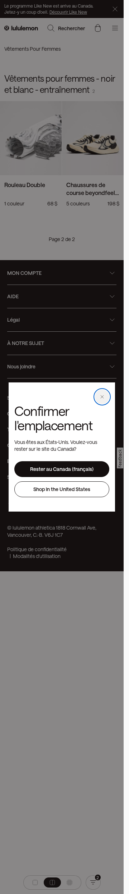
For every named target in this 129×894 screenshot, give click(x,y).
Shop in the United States (61, 489)
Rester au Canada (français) (62, 469)
